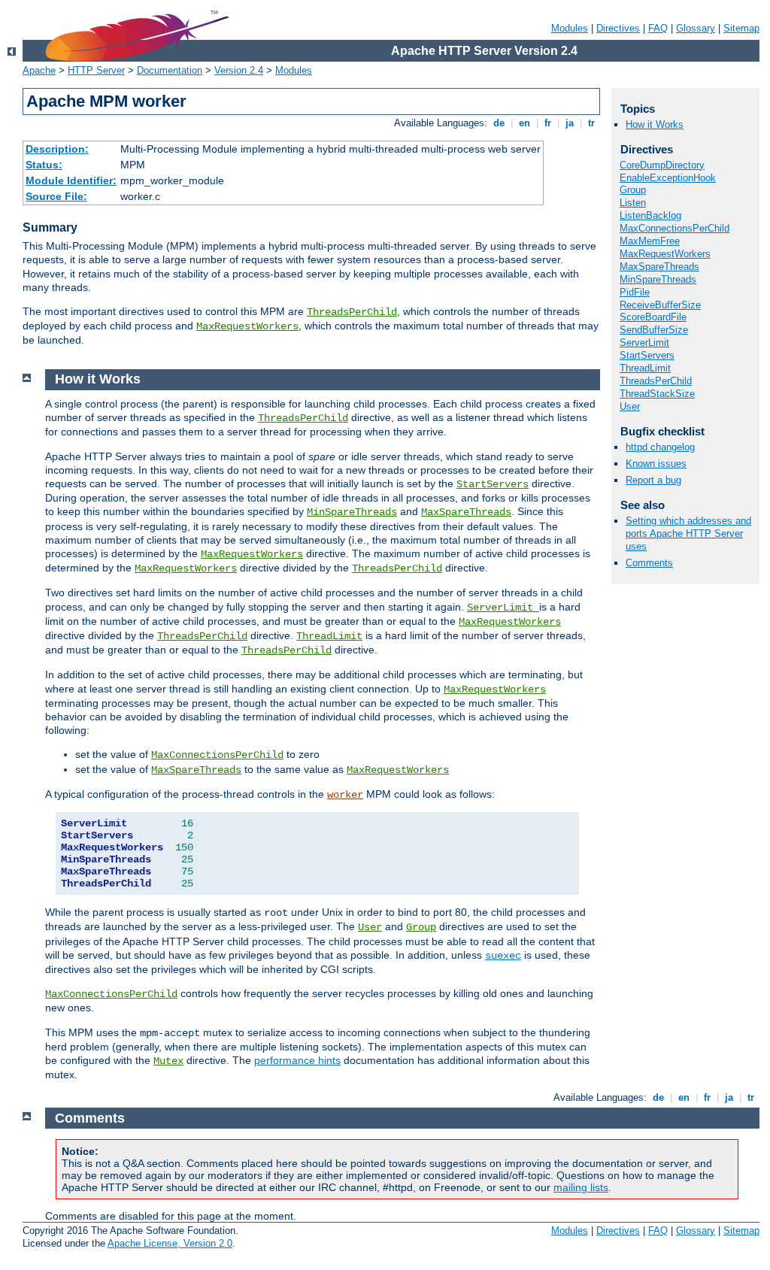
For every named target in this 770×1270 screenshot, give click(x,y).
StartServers (647, 355)
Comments (649, 562)
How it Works (655, 124)
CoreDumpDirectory (662, 165)
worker (345, 795)
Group (633, 190)
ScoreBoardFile (653, 317)
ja (569, 123)
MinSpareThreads (658, 279)
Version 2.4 (238, 70)
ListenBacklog (650, 215)
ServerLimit (644, 342)
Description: (57, 149)
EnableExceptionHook (668, 177)
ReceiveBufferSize (660, 305)
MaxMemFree (650, 241)
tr (591, 123)
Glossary (695, 28)
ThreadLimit (645, 368)
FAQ (658, 28)
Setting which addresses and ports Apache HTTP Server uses (688, 533)
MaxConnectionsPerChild (674, 228)
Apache (39, 70)
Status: (44, 165)
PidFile (635, 292)
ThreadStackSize (657, 393)
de (499, 123)
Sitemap (741, 28)
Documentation (169, 70)
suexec (503, 956)
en (524, 123)
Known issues (656, 463)
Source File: (56, 196)
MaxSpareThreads (659, 266)
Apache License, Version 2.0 (170, 1243)
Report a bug (653, 480)
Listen (633, 202)
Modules (569, 28)
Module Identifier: (71, 180)
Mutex (168, 1061)
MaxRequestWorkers (247, 326)
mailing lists (580, 1187)
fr (547, 123)
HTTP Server (96, 70)
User (630, 406)
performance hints (297, 1060)
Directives (618, 28)
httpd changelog (660, 447)
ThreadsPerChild (352, 312)
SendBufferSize (654, 329)
